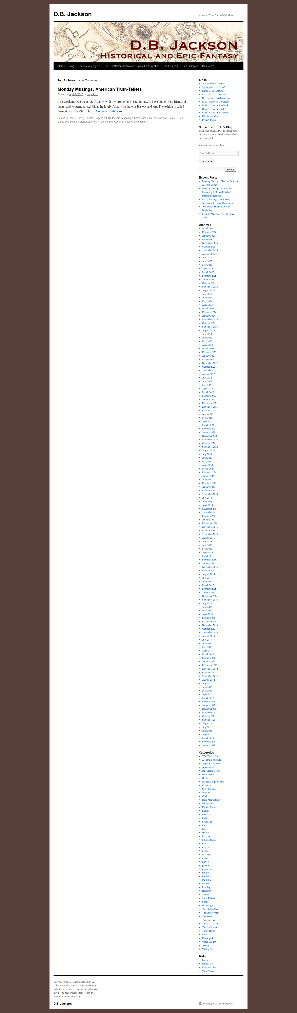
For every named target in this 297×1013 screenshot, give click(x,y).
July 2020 (207, 454)
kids (204, 843)
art (105, 117)
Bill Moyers (114, 117)
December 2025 (209, 239)
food (204, 817)
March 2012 (208, 697)
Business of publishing (213, 781)
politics (109, 121)
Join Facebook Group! (213, 83)
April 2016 (207, 552)
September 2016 (210, 534)
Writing (205, 945)
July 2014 (207, 603)
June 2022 (207, 381)
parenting (206, 865)
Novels (205, 861)
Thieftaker (207, 916)
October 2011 (208, 716)
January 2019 (208, 486)
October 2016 (208, 530)
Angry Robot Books (212, 763)
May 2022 (207, 384)
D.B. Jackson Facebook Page (216, 97)
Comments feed (209, 967)
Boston (205, 777)
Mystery (206, 854)
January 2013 (208, 661)
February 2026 (209, 232)
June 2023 (207, 337)
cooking (206, 792)
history (81, 121)
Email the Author (210, 116)
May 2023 (207, 341)
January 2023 (208, 355)
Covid (205, 796)
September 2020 (210, 446)
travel (204, 934)
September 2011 (210, 719)
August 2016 (208, 537)
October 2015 (208, 570)
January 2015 (208, 592)
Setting (205, 894)
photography (208, 868)
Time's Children (209, 927)
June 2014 (207, 606)
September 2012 (210, 676)
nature (205, 858)
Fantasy (206, 814)
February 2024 (209, 312)
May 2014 (207, 610)
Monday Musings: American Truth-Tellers (100, 89)
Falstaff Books (209, 807)
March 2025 (208, 272)
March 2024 (208, 308)
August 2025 (208, 253)
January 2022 (208, 399)
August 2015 (208, 574)
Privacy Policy (209, 119)
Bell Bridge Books (211, 770)
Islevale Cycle (209, 839)
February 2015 (209, 588)
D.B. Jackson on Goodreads (215, 101)
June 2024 (207, 297)
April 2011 (207, 734)
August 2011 (208, 723)
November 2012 (210, 668)
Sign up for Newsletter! (213, 87)
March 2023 (208, 348)
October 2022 (208, 366)
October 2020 (208, 443)
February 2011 (209, 741)
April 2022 (207, 388)
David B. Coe (176, 117)
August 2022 (208, 373)
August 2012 (208, 679)
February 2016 (209, 559)
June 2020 (207, 457)
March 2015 (208, 585)
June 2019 (207, 479)
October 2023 (208, 323)
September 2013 (210, 632)
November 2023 (210, 319)
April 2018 (207, 505)
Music (205, 850)
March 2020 (208, 468)
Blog (71, 66)
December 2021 (209, 403)
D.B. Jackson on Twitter (213, 94)
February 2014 (209, 617)
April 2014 (207, 614)
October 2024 (208, 282)
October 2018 (208, 490)
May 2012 (207, 690)
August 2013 (208, 636)
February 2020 (209, 472)
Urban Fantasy (209, 941)
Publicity (206, 876)
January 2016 (208, 563)
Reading (206, 887)
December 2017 (209, 508)
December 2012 (209, 665)
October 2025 (208, 246)
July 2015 (207, 577)
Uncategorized (209, 938)
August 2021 (208, 414)
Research (206, 890)
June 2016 (207, 545)
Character (206, 785)
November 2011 (210, 712)
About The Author (148, 66)
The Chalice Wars (210, 912)
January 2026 (208, 235)
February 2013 (209, 657)
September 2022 (210, 370)
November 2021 (210, 406)
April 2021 (207, 421)
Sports (205, 901)
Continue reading (109, 111)
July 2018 (207, 497)
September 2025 (210, 250)
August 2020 (208, 450)
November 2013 (210, 625)
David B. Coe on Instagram (215, 112)
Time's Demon (209, 930)
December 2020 (209, 435)
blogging (126, 117)
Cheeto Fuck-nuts (142, 117)
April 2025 (207, 268)
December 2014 (209, 595)
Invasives (206, 836)
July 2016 (207, 541)
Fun (204, 825)
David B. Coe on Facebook (215, 105)
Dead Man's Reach (211, 799)
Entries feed (208, 963)
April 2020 (207, 464)
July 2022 (207, 377)
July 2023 (207, 333)
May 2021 (207, 417)
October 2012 (208, 672)
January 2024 (208, 315)
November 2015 (210, 566)
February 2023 (209, 352)
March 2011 (208, 737)
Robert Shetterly (123, 121)
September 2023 (210, 326)
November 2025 (210, 242)
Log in (205, 959)
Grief (204, 828)
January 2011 (208, 745)
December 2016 (209, 523)
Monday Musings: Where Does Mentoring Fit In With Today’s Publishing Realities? (217, 192)
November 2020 (210, 439)
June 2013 (207, 643)
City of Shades (209, 788)
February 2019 (209, 483)
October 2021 (208, 410)
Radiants (206, 883)
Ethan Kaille (208, 803)
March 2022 (208, 392)
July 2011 (207, 727)
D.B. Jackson (73, 13)
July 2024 (207, 293)
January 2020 (208, 475)
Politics (89, 117)
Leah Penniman (95, 121)
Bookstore (208, 66)
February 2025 (209, 275)
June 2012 (207, 686)
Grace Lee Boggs (67, 121)
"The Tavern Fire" (210, 756)
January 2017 (208, 519)
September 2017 (210, 512)
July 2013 (207, 639)
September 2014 (210, 599)
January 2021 (208, 432)
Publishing (207, 879)
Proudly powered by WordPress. (218, 1003)
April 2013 (207, 650)
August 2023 (208, 330)
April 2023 (207, 344)
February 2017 (209, 515)
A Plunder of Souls (211, 759)
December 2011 (209, 708)
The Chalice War (210, 908)
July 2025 (207, 257)
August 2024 (208, 290)
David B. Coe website (212, 90)
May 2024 (207, 301)
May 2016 (207, 548)
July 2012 (207, 683)
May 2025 (207, 264)
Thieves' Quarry (210, 919)
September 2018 (210, 494)
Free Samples (190, 66)
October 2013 (208, 628)
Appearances (208, 767)
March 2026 (208, 228)
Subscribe (206, 161)
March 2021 (208, 424)
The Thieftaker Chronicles (119, 66)
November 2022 (210, 363)
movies (205, 847)
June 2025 (207, 261)
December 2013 (209, 621)
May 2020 (207, 461)
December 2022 (209, 359)
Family (72, 117)
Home (61, 66)
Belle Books (208, 774)
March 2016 (208, 555)
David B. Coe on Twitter (214, 108)
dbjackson (92, 94)
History (80, 117)
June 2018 (207, 501)
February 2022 (209, 395)
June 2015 (207, 581)
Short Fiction (170, 66)
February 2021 (209, 428)
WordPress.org (209, 970)
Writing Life (208, 949)
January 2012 (208, 705)
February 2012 (209, 701)
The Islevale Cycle (89, 66)
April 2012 (207, 694)
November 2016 (210, 526)
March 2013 (208, 654)
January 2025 (208, 279)
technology (207, 905)
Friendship (207, 821)
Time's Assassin (210, 923)
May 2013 (207, 646)
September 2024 (210, 286)
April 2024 (207, 304)
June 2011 (207, 730)
